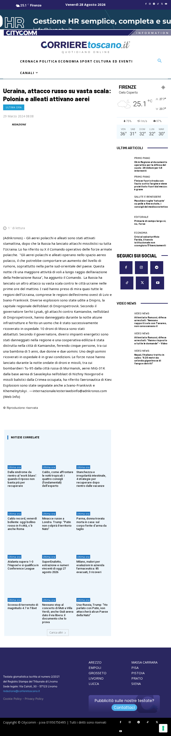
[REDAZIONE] (7, 124)
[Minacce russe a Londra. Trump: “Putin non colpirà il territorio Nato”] (58, 499)
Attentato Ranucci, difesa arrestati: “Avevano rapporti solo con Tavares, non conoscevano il (150, 322)
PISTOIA (138, 673)
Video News (141, 313)
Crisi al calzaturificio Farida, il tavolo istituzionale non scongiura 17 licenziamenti (150, 241)
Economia (140, 233)
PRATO (137, 678)
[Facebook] (146, 4)
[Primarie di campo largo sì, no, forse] (124, 220)
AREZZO (95, 662)
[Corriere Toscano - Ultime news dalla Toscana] (85, 47)
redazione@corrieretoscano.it (21, 691)
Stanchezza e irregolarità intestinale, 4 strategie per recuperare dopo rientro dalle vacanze (91, 478)
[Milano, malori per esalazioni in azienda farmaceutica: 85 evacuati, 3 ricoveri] (92, 542)
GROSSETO (97, 673)
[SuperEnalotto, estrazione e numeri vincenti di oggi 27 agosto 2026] (58, 542)
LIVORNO (96, 678)
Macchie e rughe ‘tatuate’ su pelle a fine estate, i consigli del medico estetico (151, 203)
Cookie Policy (12, 698)
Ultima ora (14, 107)
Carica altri (56, 632)
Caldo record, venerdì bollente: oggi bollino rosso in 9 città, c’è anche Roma (22, 524)
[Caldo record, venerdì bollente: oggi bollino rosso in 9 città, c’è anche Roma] (23, 499)
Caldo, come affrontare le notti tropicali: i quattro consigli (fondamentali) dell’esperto (57, 478)
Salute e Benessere (147, 197)
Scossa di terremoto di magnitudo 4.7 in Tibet (23, 606)
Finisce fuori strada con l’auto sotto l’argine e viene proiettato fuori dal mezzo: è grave (151, 185)
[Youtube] (166, 4)
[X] (162, 4)
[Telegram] (154, 4)
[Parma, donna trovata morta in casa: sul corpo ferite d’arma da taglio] (92, 499)
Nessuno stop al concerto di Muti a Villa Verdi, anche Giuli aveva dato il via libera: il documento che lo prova (57, 613)
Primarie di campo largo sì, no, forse (150, 222)
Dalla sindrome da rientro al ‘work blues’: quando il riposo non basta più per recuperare (22, 478)
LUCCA (94, 683)
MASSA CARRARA (144, 662)
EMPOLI (95, 667)
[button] (159, 61)
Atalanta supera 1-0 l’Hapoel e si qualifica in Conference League (23, 565)
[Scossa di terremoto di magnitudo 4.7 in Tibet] (23, 585)
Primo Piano (142, 158)
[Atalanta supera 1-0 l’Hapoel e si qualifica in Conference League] (23, 542)
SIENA (136, 683)
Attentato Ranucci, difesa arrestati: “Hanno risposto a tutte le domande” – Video (150, 340)
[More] (107, 217)
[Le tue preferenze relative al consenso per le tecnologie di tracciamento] (163, 728)
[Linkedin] (97, 217)
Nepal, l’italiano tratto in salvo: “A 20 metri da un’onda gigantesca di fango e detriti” (149, 359)
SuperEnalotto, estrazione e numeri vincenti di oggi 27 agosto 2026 (55, 567)
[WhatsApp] (86, 217)
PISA (134, 667)
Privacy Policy (34, 698)
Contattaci (124, 707)
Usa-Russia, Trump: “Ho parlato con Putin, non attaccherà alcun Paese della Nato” (92, 610)
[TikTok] (158, 4)
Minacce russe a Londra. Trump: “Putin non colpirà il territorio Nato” (56, 524)
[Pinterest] (76, 217)
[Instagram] (150, 4)
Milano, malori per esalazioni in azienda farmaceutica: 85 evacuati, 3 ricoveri (90, 567)
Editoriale (141, 217)
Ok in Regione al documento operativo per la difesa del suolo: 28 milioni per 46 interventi (150, 166)
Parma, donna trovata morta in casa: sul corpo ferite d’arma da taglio (91, 524)
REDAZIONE (19, 124)
